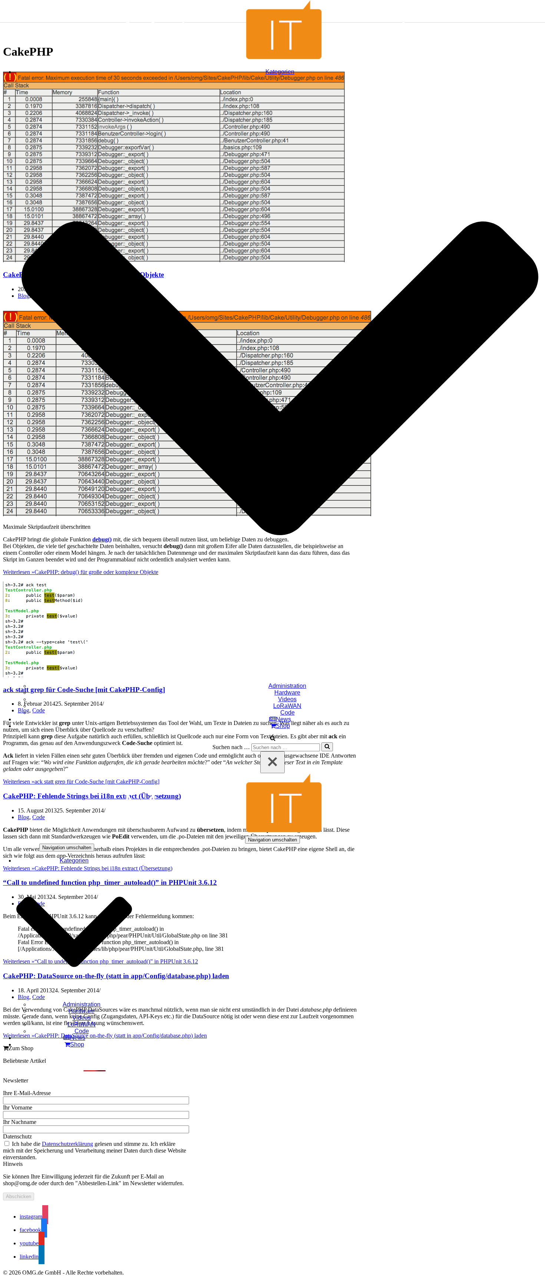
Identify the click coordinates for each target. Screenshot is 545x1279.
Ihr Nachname (19, 1122)
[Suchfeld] (272, 739)
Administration (287, 686)
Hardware (287, 692)
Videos (287, 699)
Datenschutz (17, 1136)
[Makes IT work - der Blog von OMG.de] (272, 59)
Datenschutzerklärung (67, 1144)
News (283, 719)
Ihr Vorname (17, 1107)
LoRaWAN (287, 706)
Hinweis (13, 1164)
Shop (283, 726)
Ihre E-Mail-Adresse (27, 1093)
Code (287, 712)
